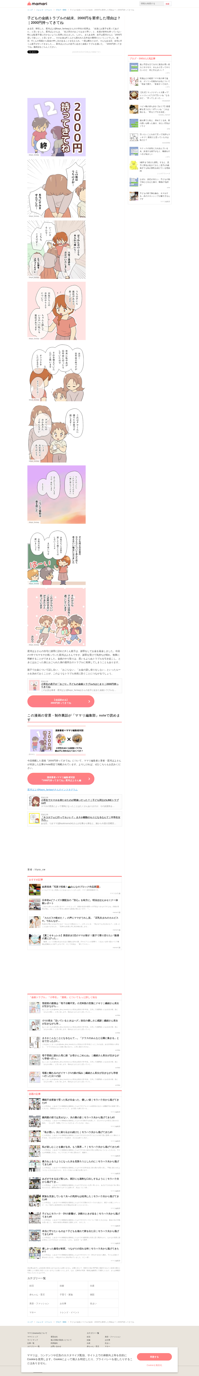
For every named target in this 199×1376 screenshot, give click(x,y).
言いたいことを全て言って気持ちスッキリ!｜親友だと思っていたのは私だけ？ (155, 137)
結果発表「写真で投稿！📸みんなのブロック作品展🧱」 (72, 886)
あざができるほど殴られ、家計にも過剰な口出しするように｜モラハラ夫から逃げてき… (80, 1180)
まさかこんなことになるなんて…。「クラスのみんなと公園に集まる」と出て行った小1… (80, 1040)
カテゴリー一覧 (33, 1346)
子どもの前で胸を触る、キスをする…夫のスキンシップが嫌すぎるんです (155, 196)
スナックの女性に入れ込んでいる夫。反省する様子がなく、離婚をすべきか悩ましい (155, 151)
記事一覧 (30, 1343)
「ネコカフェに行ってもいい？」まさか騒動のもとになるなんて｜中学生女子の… (80, 819)
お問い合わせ (56, 1346)
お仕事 (107, 1340)
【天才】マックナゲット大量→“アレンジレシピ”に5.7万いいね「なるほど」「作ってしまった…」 (154, 95)
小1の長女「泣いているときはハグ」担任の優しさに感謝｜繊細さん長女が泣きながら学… (80, 1022)
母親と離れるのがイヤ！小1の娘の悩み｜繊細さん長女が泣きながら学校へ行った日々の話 (80, 1074)
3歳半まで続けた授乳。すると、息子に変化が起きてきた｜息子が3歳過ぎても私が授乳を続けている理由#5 (155, 166)
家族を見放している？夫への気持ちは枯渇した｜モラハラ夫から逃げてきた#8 (80, 1198)
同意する (154, 1356)
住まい (107, 1343)
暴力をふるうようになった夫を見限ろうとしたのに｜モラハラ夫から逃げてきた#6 (80, 1163)
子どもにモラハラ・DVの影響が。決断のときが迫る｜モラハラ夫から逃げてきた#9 (81, 1215)
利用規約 (54, 1343)
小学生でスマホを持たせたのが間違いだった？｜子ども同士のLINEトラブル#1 (80, 801)
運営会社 (54, 1336)
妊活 (88, 1336)
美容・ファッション (113, 1336)
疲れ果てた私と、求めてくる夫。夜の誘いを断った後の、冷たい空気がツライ (155, 123)
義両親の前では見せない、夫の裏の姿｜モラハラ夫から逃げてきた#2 (78, 1117)
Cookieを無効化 (154, 1365)
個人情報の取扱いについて (61, 1340)
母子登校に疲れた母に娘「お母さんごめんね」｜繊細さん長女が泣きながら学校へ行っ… (80, 1057)
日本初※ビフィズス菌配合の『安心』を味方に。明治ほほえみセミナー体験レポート (80, 902)
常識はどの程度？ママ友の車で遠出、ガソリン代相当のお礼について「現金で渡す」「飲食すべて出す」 (155, 81)
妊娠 (88, 1340)
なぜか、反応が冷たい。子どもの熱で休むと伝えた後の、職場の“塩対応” (155, 182)
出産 (88, 1343)
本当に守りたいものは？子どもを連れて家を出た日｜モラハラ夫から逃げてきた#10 (80, 1233)
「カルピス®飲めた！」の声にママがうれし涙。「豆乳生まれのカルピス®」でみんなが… (80, 919)
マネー (107, 1346)
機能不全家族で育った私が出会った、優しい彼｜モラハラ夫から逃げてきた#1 (80, 1101)
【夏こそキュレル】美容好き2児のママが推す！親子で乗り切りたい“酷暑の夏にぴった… (80, 937)
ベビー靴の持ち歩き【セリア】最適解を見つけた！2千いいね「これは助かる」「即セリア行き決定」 (155, 109)
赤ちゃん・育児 (93, 1346)
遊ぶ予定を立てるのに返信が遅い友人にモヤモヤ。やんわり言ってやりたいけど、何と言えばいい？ (155, 67)
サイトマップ (32, 1340)
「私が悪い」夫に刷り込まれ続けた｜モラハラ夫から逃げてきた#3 (77, 1132)
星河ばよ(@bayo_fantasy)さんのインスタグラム (52, 789)
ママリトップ (32, 1336)
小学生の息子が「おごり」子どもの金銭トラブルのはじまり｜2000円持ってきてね (80, 685)
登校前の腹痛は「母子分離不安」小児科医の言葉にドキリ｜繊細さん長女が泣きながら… (80, 1005)
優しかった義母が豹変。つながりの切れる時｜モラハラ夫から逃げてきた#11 (80, 1250)
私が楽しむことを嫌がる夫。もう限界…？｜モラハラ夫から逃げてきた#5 (80, 1146)
